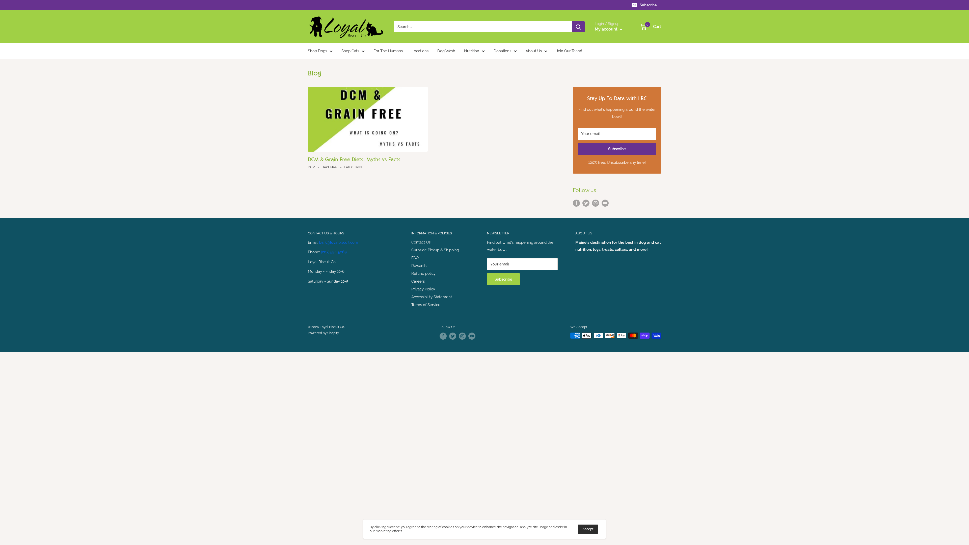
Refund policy (423, 273)
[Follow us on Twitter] (585, 202)
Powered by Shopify (323, 333)
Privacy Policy (423, 289)
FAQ (415, 258)
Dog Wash (446, 51)
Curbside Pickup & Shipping (435, 250)
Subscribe (648, 5)
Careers (418, 281)
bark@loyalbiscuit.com (338, 242)
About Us (534, 51)
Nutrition (471, 51)
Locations (420, 51)
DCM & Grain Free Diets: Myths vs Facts (354, 159)
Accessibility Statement (431, 297)
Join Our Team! (569, 51)
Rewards (418, 265)
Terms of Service (425, 305)
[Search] (578, 26)
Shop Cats (350, 51)
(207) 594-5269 (334, 252)
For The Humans (388, 51)
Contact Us (420, 242)
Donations (502, 51)
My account (606, 29)
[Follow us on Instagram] (595, 202)
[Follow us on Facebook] (576, 202)
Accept (588, 529)
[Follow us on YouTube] (605, 202)
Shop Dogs (317, 51)
